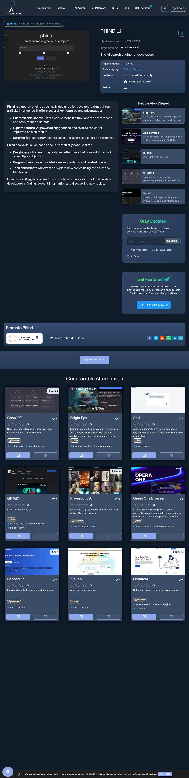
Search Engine (42, 23)
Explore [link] (61, 8)
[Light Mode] (164, 8)
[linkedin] (174, 338)
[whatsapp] (168, 338)
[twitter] (156, 338)
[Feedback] (7, 772)
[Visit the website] (18, 455)
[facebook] (149, 338)
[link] (44, 8)
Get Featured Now (152, 305)
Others (25, 23)
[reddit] (162, 338)
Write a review (96, 360)
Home (13, 23)
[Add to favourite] (45, 455)
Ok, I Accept (165, 774)
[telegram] (180, 338)
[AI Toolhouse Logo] (12, 8)
